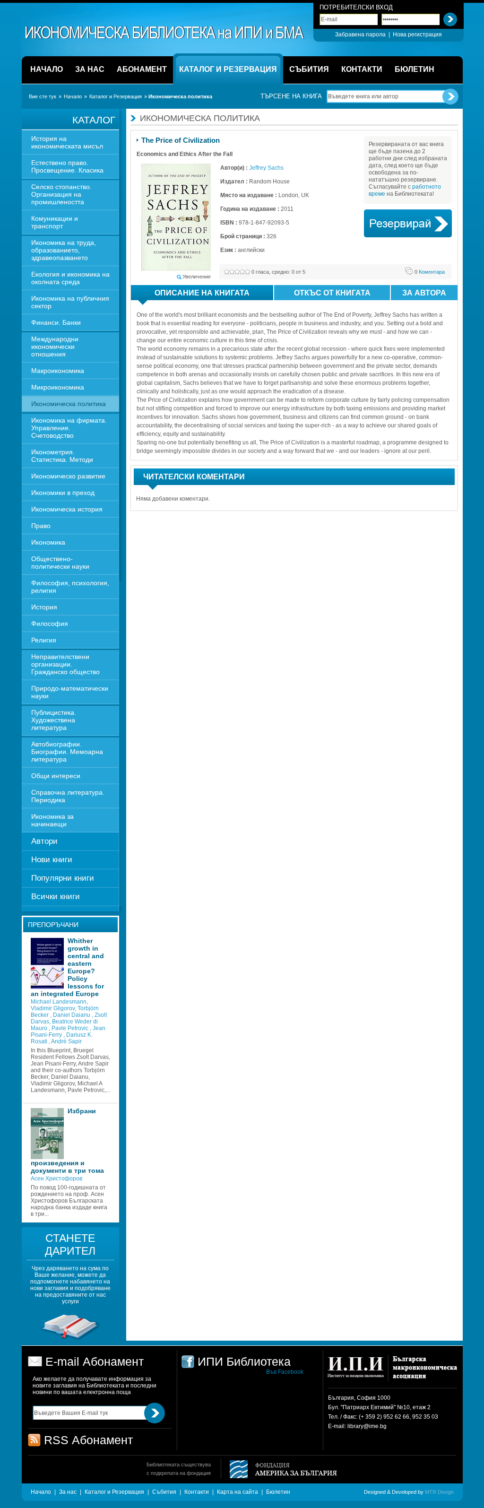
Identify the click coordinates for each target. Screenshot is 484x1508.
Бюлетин (278, 1492)
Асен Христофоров (56, 1178)
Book (408, 223)
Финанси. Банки (56, 322)
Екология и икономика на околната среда (70, 278)
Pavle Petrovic (71, 1028)
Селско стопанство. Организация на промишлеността (61, 194)
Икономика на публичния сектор (70, 302)
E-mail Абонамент (94, 1361)
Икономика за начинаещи (52, 820)
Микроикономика (57, 387)
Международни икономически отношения (54, 346)
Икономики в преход (63, 492)
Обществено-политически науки (60, 562)
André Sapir (66, 1041)
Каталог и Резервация (115, 96)
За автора (424, 293)
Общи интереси (55, 776)
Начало (73, 96)
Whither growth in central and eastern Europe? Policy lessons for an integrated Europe (67, 967)
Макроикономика (57, 370)
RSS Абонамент (88, 1440)
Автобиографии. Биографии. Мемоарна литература (67, 751)
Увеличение (196, 276)
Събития (164, 1492)
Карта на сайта (237, 1492)
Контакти (196, 1492)
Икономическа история (67, 509)
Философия (49, 623)
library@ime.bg (367, 1426)
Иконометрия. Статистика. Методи (62, 455)
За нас (68, 1492)
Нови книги (51, 859)
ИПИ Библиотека (165, 33)
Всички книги (55, 896)
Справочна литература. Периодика (67, 796)
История (44, 607)
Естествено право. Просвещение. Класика (67, 166)
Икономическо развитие (68, 476)
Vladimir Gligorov (53, 1008)
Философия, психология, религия (70, 586)
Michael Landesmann (58, 1001)
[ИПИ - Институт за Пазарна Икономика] (359, 1371)
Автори (44, 841)
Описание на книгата (202, 293)
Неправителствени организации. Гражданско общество (65, 664)
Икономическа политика (68, 403)
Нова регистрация (417, 34)
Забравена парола (360, 34)
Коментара (430, 272)
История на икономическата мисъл (67, 142)
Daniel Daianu (72, 1015)
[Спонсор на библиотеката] (70, 1339)
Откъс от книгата (332, 293)
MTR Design (439, 1492)
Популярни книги (62, 878)
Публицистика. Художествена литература (53, 720)
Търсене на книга (291, 96)
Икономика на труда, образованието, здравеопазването (63, 250)
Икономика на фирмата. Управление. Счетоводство (69, 427)
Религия (43, 640)
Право (41, 525)
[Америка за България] (279, 1470)
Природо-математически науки (69, 692)
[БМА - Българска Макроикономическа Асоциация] (423, 1371)
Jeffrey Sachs (266, 168)
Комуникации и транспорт (54, 222)
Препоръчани (53, 924)
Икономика (48, 542)
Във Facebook (284, 1372)
